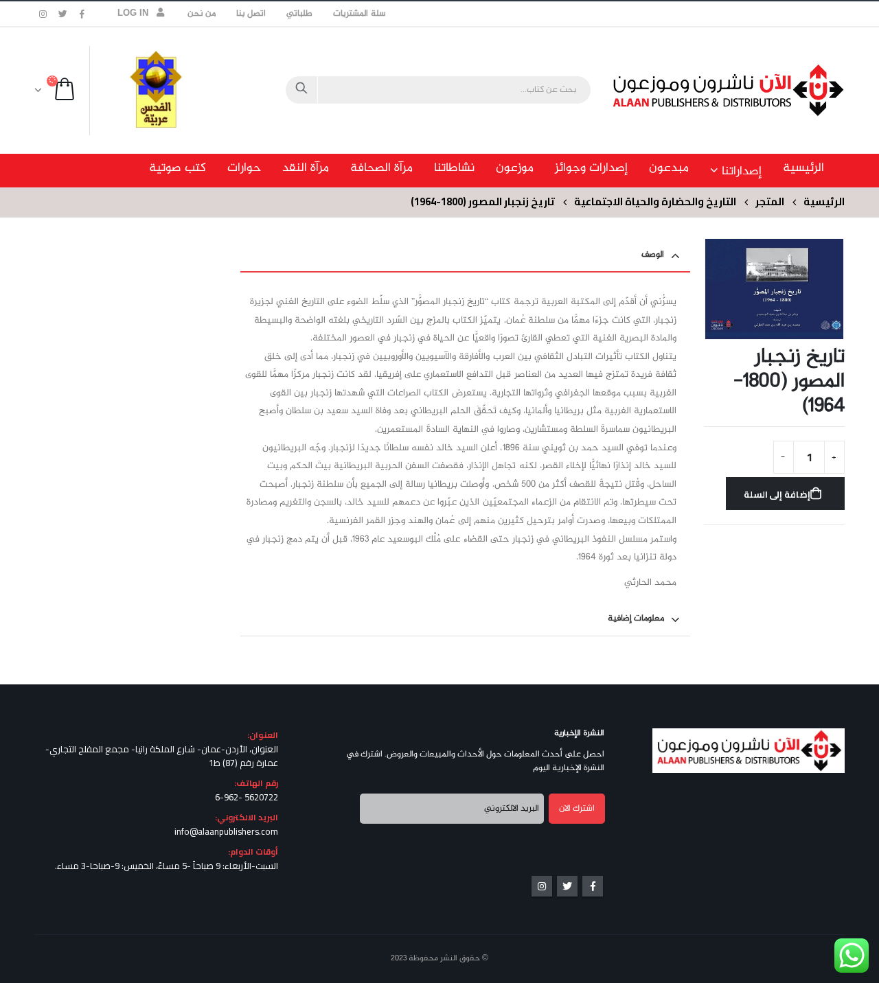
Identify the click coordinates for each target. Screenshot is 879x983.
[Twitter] (63, 14)
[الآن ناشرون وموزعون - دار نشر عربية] (759, 90)
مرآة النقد (305, 168)
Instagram (542, 886)
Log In (133, 13)
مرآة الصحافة (381, 168)
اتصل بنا (251, 13)
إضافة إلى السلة (777, 494)
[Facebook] (82, 14)
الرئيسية (803, 168)
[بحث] (301, 90)
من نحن (201, 13)
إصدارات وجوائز (591, 168)
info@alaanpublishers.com (226, 831)
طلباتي (299, 13)
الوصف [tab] (652, 254)
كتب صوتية (177, 168)
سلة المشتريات (359, 13)
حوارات (244, 168)
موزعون (515, 168)
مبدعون (669, 168)
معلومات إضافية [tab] (636, 618)
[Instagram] (43, 14)
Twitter (567, 886)
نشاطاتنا (454, 168)
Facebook (592, 886)
